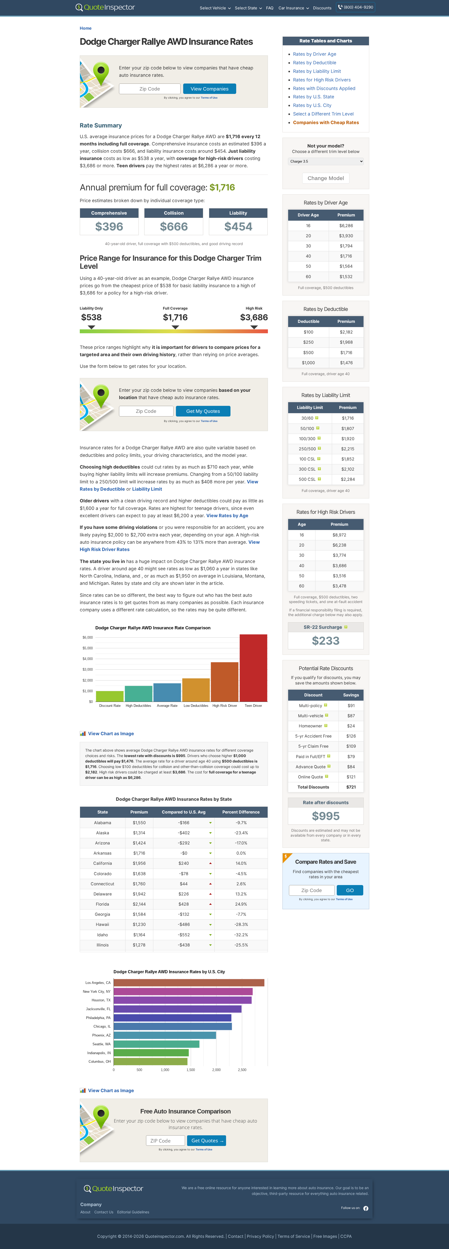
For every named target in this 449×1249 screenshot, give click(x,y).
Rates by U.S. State (313, 96)
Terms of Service (294, 1236)
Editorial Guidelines (133, 1212)
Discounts (322, 7)
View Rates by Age (227, 515)
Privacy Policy (260, 1236)
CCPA (346, 1236)
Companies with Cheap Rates (326, 122)
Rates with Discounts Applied (324, 88)
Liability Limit (147, 489)
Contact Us (103, 1212)
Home (85, 28)
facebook (366, 1208)
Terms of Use (209, 97)
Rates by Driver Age (314, 54)
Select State (246, 7)
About (85, 1212)
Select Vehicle (213, 7)
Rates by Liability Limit (317, 71)
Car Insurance (291, 7)
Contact (235, 1236)
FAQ (269, 7)
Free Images (325, 1236)
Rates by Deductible (314, 62)
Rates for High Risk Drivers (322, 79)
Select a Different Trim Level (323, 114)
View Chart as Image (111, 733)
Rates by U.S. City (312, 105)
